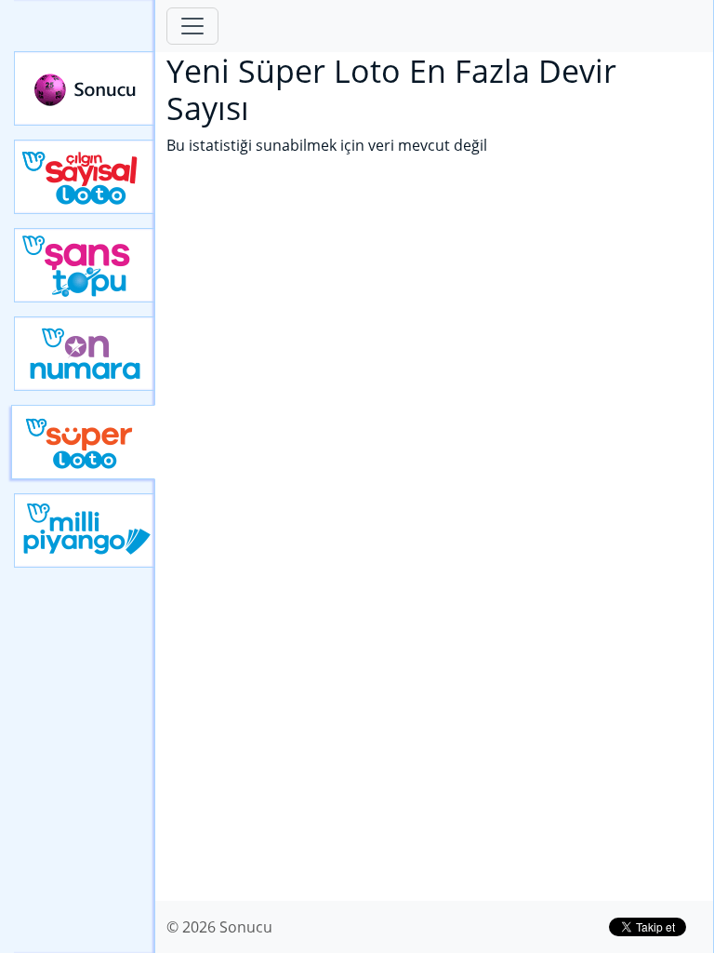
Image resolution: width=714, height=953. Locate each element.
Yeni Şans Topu (84, 265)
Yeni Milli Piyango (84, 530)
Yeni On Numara (84, 353)
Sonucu (84, 88)
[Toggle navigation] (192, 26)
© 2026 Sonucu (219, 927)
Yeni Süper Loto (83, 442)
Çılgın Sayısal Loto (84, 177)
